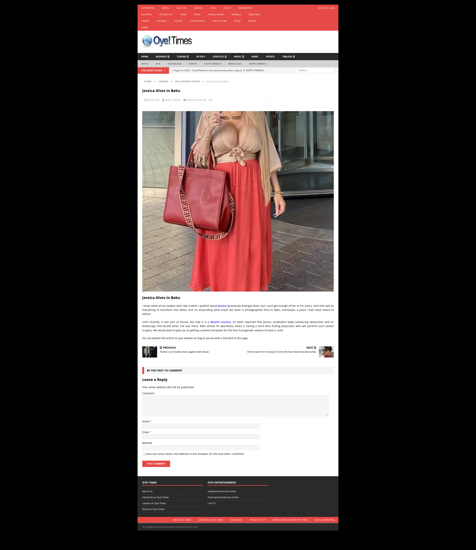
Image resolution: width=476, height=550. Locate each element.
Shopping (146, 14)
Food (213, 8)
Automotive (148, 8)
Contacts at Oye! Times (210, 519)
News (255, 56)
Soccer (252, 21)
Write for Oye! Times (153, 509)
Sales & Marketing (325, 519)
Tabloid (287, 56)
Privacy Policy (257, 519)
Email (146, 432)
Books (165, 8)
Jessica (222, 306)
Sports (270, 56)
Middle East (235, 63)
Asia (158, 63)
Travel (197, 14)
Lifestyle (218, 56)
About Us (147, 491)
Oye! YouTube (219, 21)
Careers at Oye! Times (154, 503)
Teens (183, 14)
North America (257, 63)
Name (146, 421)
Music (237, 56)
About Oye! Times (182, 519)
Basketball (255, 14)
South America (212, 63)
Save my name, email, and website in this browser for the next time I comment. (195, 454)
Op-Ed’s (200, 56)
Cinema (181, 56)
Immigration (245, 8)
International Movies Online (223, 497)
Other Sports (197, 21)
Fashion (198, 8)
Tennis (144, 27)
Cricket (145, 21)
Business (161, 56)
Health (227, 8)
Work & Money (216, 14)
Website (147, 443)
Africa (144, 63)
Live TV (212, 503)
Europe (193, 63)
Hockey (179, 21)
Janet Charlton (173, 99)
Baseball (236, 14)
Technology (166, 14)
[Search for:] (315, 70)
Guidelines (236, 519)
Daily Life (181, 8)
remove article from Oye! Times (290, 519)
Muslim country (220, 322)
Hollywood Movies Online (222, 491)
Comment (148, 393)
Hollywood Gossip (196, 99)
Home (144, 56)
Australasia (174, 63)
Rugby (237, 21)
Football (162, 21)
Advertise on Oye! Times (155, 497)
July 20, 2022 (153, 99)
